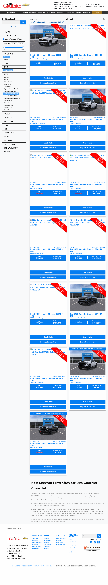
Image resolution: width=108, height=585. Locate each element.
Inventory (37, 535)
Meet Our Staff (61, 538)
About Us (60, 535)
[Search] (23, 22)
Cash (20, 39)
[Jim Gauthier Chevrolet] (16, 5)
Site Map (49, 566)
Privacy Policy (60, 544)
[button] (12, 12)
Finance (13, 39)
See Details (48, 78)
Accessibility (27, 566)
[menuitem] (14, 57)
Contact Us (16, 566)
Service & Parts (73, 536)
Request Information (48, 83)
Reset (13, 27)
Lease (6, 39)
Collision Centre (73, 548)
